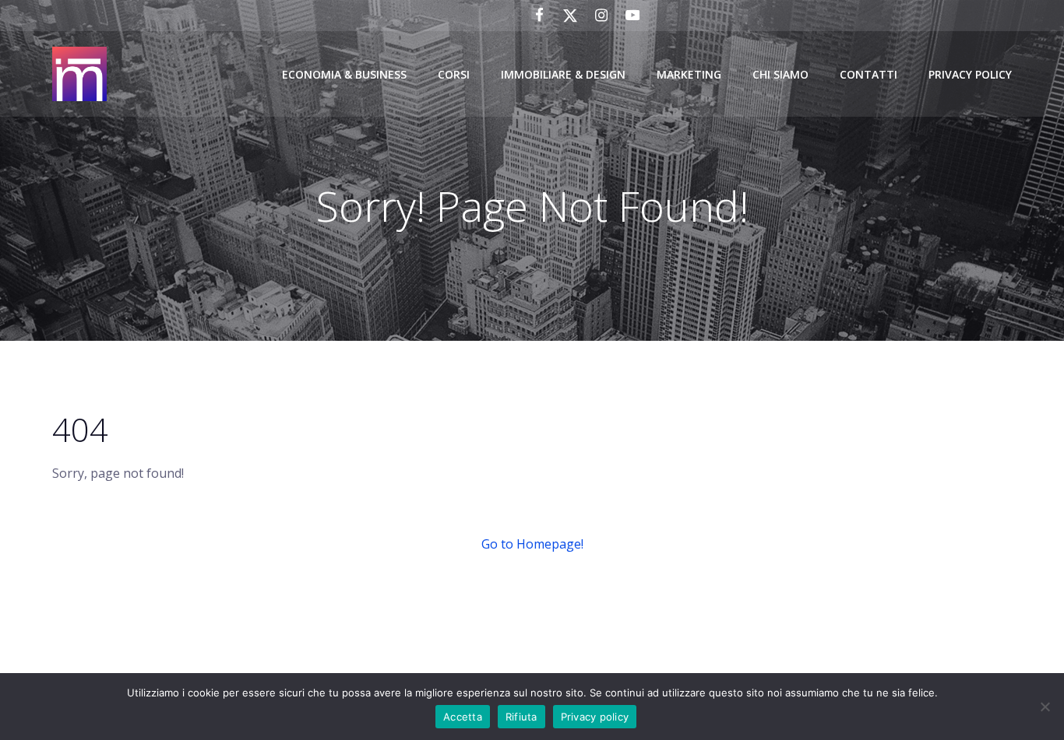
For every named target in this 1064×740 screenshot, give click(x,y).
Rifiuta (521, 716)
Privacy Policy (970, 74)
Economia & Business (344, 74)
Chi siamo (780, 74)
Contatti (868, 74)
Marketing (689, 74)
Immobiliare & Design (563, 74)
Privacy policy (595, 716)
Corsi (454, 74)
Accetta (462, 716)
